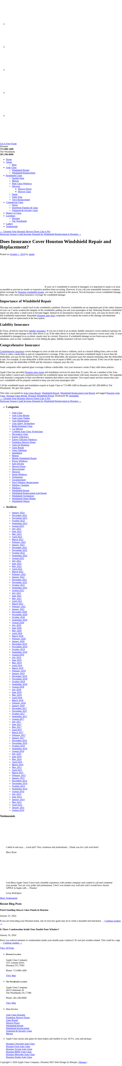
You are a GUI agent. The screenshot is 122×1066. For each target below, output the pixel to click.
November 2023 (19, 518)
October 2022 (18, 553)
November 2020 (19, 614)
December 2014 (19, 780)
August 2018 (18, 687)
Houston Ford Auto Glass (18, 1046)
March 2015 (17, 772)
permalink (74, 396)
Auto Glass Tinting (21, 418)
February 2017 (19, 735)
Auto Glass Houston (15, 1015)
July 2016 (16, 754)
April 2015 (17, 770)
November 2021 (19, 582)
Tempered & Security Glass (25, 210)
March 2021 (17, 604)
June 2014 (17, 797)
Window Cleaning (20, 485)
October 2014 (18, 786)
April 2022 (17, 569)
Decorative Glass (20, 434)
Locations (10, 215)
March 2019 (17, 668)
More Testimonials (8, 898)
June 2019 (17, 660)
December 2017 (19, 708)
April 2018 (17, 697)
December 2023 (19, 515)
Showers (16, 186)
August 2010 (18, 810)
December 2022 (19, 547)
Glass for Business (20, 445)
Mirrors (15, 181)
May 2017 (17, 727)
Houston (16, 218)
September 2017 (19, 716)
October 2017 (18, 713)
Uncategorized (19, 479)
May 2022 (17, 566)
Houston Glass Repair (16, 396)
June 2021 (17, 596)
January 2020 (18, 641)
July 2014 (16, 794)
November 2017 (19, 711)
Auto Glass (11, 167)
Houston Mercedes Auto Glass (20, 1054)
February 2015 (19, 775)
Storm (15, 194)
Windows (16, 488)
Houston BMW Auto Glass (19, 1052)
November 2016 (19, 743)
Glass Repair (18, 447)
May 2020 (17, 630)
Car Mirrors (17, 429)
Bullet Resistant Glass (22, 426)
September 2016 (19, 748)
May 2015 (17, 767)
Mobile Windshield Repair (24, 458)
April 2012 (17, 805)
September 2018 (19, 684)
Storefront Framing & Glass (25, 207)
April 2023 (17, 537)
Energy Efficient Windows (24, 439)
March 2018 (17, 700)
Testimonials (12, 226)
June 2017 (17, 724)
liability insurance (37, 331)
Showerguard (18, 469)
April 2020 (17, 633)
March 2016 (17, 764)
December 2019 (19, 644)
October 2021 (18, 585)
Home (9, 159)
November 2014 (19, 783)
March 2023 (17, 539)
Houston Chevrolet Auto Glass (20, 1043)
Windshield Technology (23, 496)
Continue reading (12, 943)
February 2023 (19, 542)
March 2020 (17, 636)
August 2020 (18, 622)
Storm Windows (19, 474)
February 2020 (19, 638)
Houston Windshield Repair (41, 396)
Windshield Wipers (21, 501)
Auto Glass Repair (32, 393)
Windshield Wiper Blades (24, 498)
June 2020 (17, 628)
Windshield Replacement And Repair (77, 393)
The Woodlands (19, 221)
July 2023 (16, 528)
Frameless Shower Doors (24, 442)
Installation (17, 453)
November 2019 (19, 646)
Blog (14, 165)
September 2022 (19, 555)
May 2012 (17, 802)
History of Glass (13, 213)
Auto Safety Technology (23, 423)
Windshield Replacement (23, 173)
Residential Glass (14, 175)
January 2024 (18, 512)
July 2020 (16, 625)
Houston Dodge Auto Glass (19, 1057)
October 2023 (18, 520)
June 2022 (17, 563)
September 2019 (19, 652)
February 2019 (19, 671)
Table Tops (17, 197)
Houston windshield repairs (31, 292)
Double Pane (18, 178)
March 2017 (17, 732)
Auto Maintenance (20, 421)
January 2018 (18, 705)
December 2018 (19, 676)
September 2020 (19, 620)
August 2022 (18, 558)
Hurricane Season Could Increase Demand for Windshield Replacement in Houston (40, 234)
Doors (15, 205)
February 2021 (19, 606)
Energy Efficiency (20, 437)
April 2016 (17, 762)
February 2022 (19, 574)
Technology (17, 477)
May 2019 (17, 663)
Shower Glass (24, 191)
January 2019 (18, 673)
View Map (11, 975)
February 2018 (19, 703)
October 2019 (18, 649)
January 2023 (18, 545)
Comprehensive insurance (12, 351)
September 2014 (19, 789)
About (9, 162)
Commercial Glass (14, 202)
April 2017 (17, 730)
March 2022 (17, 571)
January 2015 (18, 778)
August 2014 (18, 791)
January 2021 (18, 609)
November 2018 (19, 679)
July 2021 (16, 593)
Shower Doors (25, 189)
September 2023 (19, 523)
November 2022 (19, 550)
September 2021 (19, 587)
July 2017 (16, 721)
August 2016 (18, 751)
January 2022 (18, 577)
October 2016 (18, 746)
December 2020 (19, 612)
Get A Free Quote (8, 143)
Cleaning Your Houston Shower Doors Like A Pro (25, 231)
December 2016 (19, 740)
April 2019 (17, 665)
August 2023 (18, 526)
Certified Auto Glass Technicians (27, 431)
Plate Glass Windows (22, 183)
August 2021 (18, 590)
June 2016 (17, 756)
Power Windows (20, 461)
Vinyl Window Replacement (25, 482)
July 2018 (16, 689)
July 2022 (16, 561)
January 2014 (18, 799)
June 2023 (17, 531)
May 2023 (17, 534)
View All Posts (7, 948)
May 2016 (17, 759)
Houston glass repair (34, 372)
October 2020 (18, 617)
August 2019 (18, 654)
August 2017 (18, 719)
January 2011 (18, 807)
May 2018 (17, 695)
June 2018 (17, 692)
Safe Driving (18, 463)
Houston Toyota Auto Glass (19, 1049)
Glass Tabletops (19, 450)
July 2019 (16, 657)
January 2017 (18, 738)
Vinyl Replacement (21, 199)
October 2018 (18, 681)
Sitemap (82, 1062)
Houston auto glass (46, 315)
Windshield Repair (20, 170)
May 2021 (17, 598)
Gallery (9, 223)
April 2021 (17, 601)
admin (32, 254)
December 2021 (19, 579)
